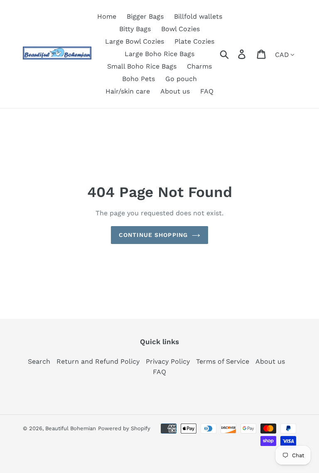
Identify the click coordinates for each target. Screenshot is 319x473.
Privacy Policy (168, 361)
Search (39, 361)
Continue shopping (153, 235)
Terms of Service (222, 361)
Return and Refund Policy (98, 361)
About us (270, 361)
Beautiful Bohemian (70, 428)
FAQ (159, 372)
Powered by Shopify (124, 428)
